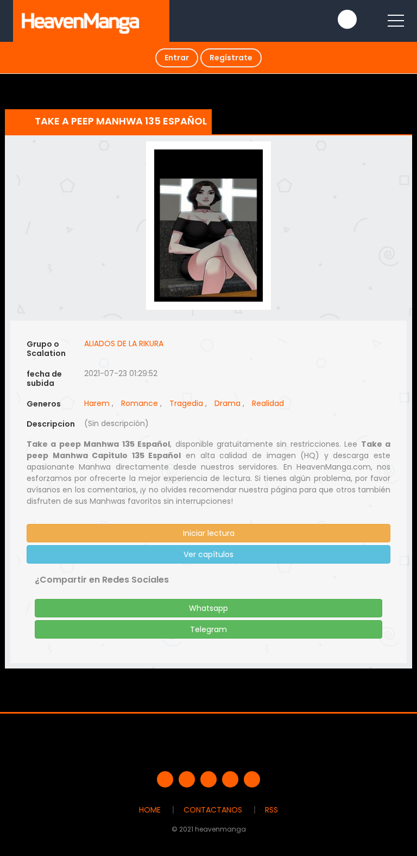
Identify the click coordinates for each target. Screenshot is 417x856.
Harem (97, 403)
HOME (150, 809)
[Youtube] (208, 779)
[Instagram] (252, 779)
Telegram (208, 629)
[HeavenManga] (81, 20)
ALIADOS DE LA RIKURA (123, 343)
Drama (227, 403)
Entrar (177, 57)
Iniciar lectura (209, 533)
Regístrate (231, 57)
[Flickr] (230, 779)
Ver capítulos (208, 554)
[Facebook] (165, 779)
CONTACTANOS (213, 809)
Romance (139, 403)
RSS (271, 809)
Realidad (268, 403)
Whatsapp (208, 608)
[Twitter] (187, 779)
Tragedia (186, 403)
